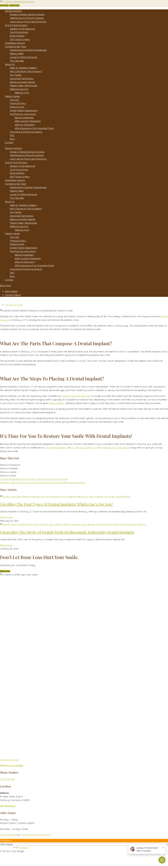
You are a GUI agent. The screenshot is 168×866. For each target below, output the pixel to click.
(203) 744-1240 (7, 779)
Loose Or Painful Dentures (23, 57)
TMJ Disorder (17, 60)
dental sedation (57, 403)
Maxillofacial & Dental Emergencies (28, 50)
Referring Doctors (19, 89)
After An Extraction (25, 124)
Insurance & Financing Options (26, 131)
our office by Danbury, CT (84, 447)
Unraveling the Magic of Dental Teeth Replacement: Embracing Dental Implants (67, 532)
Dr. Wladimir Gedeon (56, 447)
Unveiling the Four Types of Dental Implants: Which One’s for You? (56, 504)
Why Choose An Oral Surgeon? (26, 71)
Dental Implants (13, 11)
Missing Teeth (17, 53)
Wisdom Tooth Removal (22, 28)
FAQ (12, 135)
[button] (5, 571)
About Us (10, 64)
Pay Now (4, 5)
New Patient (11, 291)
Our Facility (16, 75)
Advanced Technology (21, 78)
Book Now (14, 5)
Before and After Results (22, 82)
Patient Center (12, 96)
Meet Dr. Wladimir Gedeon (23, 67)
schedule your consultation (115, 447)
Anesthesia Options (15, 43)
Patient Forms (17, 107)
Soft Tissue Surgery (20, 39)
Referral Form (22, 92)
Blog (12, 139)
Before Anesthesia (24, 117)
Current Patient (13, 295)
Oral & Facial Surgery (16, 25)
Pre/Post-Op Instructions (23, 114)
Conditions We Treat (15, 46)
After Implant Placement (28, 121)
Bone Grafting (17, 35)
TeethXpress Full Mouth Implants (27, 18)
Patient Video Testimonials (23, 85)
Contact (9, 142)
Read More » (6, 517)
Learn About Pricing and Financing (28, 21)
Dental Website (8, 834)
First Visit (14, 99)
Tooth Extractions (19, 32)
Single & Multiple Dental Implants (27, 14)
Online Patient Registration (24, 110)
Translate (23, 847)
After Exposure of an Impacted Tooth (34, 128)
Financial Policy (18, 103)
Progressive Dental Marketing (35, 834)
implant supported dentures (75, 396)
